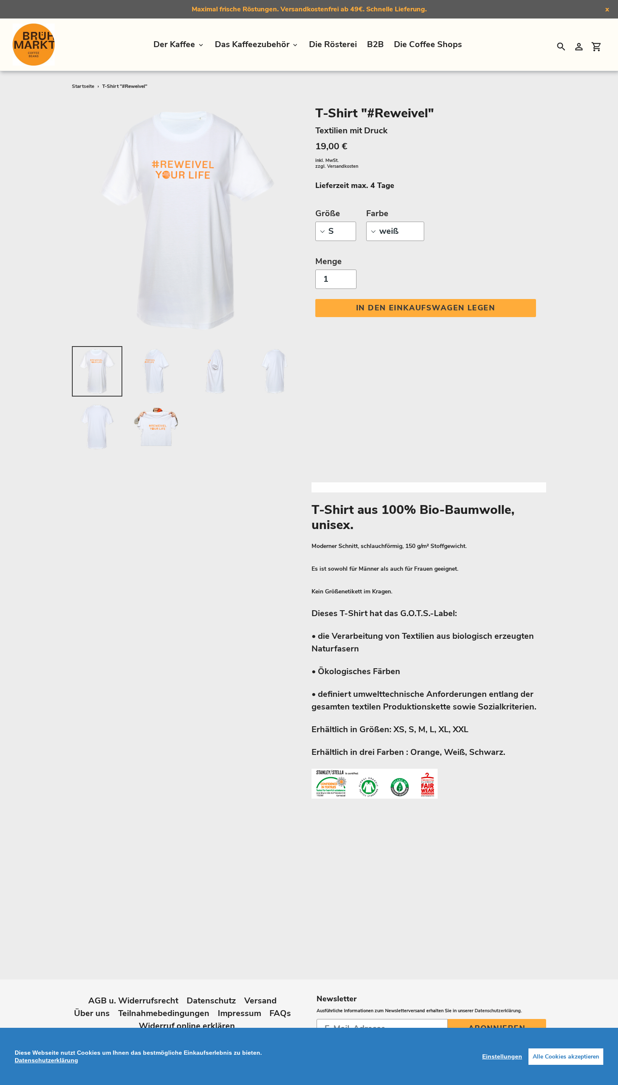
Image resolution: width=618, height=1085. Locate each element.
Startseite (83, 86)
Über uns (92, 1013)
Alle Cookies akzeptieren (566, 1057)
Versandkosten (342, 166)
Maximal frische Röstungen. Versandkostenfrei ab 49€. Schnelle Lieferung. (309, 9)
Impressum (239, 1013)
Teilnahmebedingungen (163, 1013)
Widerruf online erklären (187, 1026)
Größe (327, 213)
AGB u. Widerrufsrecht (133, 1000)
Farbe (377, 213)
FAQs (280, 1013)
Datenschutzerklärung (498, 1011)
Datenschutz (211, 1000)
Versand (260, 1000)
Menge (328, 261)
